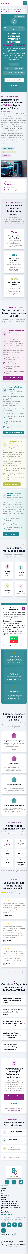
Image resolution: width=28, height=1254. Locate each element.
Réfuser (14, 642)
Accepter (14, 638)
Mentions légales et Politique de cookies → (12, 646)
